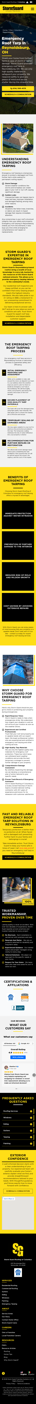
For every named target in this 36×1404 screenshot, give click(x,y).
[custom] (3, 1373)
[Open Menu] (31, 2)
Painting (5, 1301)
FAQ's (4, 1345)
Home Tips (8, 1354)
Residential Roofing (9, 1285)
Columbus (18, 30)
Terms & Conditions (23, 1383)
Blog (5, 1357)
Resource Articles (9, 1348)
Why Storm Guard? (11, 1360)
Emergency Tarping (9, 1304)
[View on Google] (6, 1067)
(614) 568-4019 (25, 848)
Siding (4, 1295)
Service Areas (7, 1313)
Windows (5, 1298)
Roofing (7, 1351)
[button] (1, 1075)
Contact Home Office (10, 1320)
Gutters (5, 1291)
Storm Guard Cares (9, 1323)
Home (5, 30)
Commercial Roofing (10, 1288)
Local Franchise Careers (11, 1335)
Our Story (6, 1317)
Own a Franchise (8, 1332)
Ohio (11, 30)
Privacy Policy (10, 1383)
